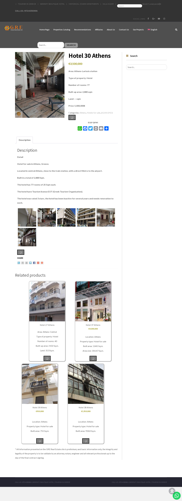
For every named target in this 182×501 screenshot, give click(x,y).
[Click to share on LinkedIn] (18, 262)
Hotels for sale (93, 112)
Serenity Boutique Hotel (52, 4)
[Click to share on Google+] (38, 262)
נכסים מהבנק (107, 112)
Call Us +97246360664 (23, 482)
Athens (83, 112)
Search (71, 45)
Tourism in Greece (27, 4)
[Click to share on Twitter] (30, 262)
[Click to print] (22, 262)
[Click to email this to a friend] (26, 262)
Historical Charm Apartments (84, 4)
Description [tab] (25, 140)
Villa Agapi (108, 4)
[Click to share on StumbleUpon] (42, 262)
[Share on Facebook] (34, 262)
